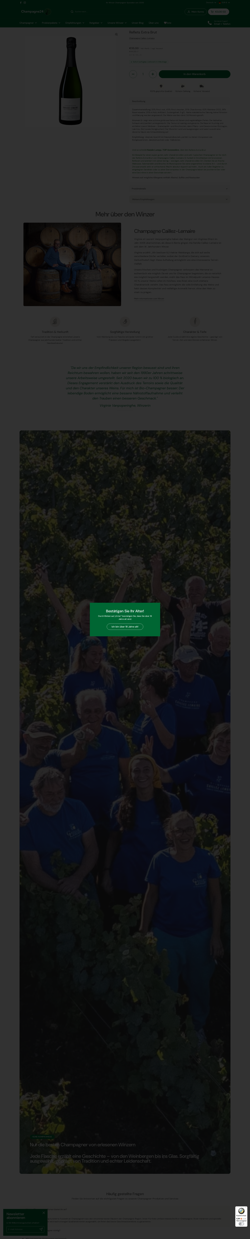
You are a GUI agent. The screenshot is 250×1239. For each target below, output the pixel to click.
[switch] (241, 1223)
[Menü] (245, 1207)
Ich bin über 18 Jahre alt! (125, 626)
